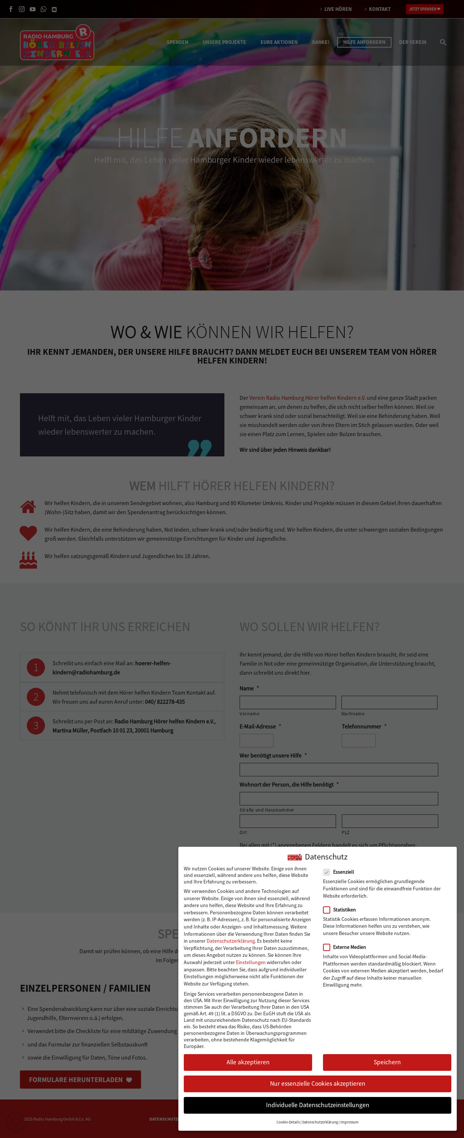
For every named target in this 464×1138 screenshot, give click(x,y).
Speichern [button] (387, 1062)
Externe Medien (349, 947)
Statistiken (344, 909)
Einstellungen (251, 962)
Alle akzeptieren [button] (248, 1062)
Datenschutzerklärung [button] (320, 1122)
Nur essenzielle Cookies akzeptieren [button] (317, 1084)
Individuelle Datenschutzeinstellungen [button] (317, 1105)
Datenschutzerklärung (231, 941)
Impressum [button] (349, 1122)
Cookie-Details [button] (288, 1122)
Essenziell (343, 872)
